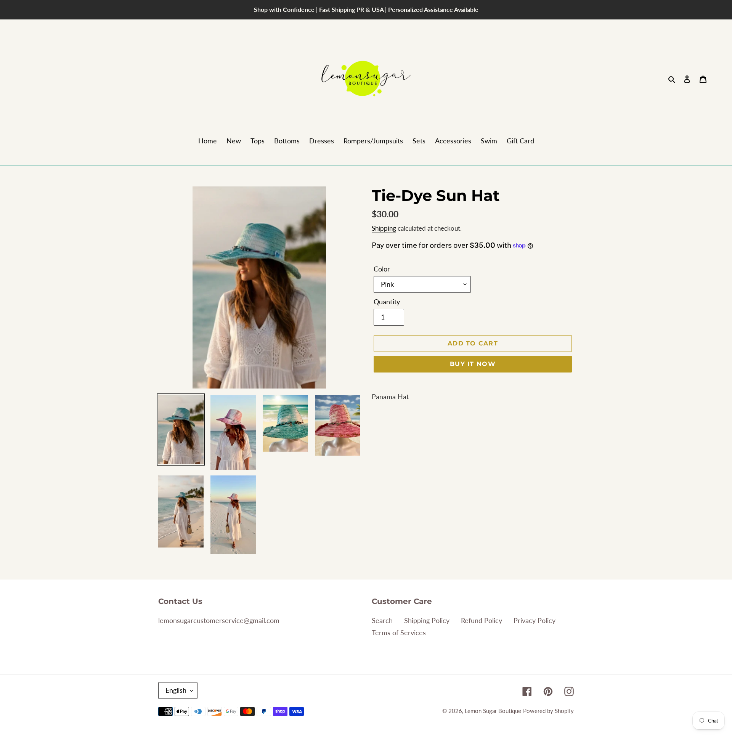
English (175, 690)
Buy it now (473, 364)
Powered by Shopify (548, 710)
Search (382, 620)
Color (382, 269)
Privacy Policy (534, 620)
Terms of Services (399, 632)
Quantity (387, 301)
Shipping (384, 228)
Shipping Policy (426, 620)
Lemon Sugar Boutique (493, 710)
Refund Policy (481, 620)
